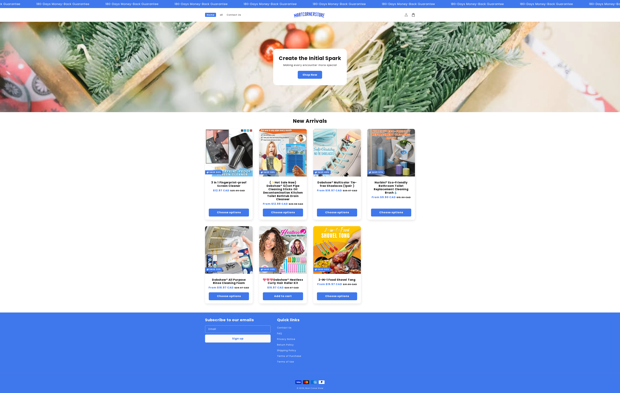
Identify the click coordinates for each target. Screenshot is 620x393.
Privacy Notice (286, 339)
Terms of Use (285, 361)
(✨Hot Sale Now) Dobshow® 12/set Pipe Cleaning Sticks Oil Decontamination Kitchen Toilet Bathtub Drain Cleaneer (283, 191)
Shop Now (310, 75)
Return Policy (285, 344)
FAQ (279, 333)
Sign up (237, 338)
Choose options (229, 212)
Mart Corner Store (314, 388)
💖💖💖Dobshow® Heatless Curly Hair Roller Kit (283, 281)
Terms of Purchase (289, 356)
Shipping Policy (286, 350)
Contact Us (284, 327)
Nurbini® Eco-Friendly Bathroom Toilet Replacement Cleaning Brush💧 (391, 187)
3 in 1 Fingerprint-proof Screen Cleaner (229, 184)
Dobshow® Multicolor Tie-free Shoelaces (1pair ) (337, 184)
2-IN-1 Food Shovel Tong (337, 280)
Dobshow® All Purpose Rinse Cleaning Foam (229, 281)
